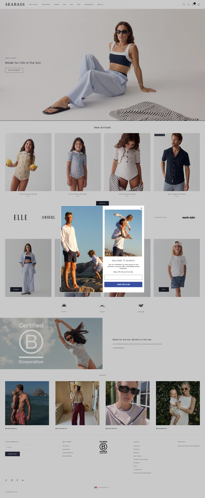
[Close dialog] (141, 208)
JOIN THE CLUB (123, 284)
